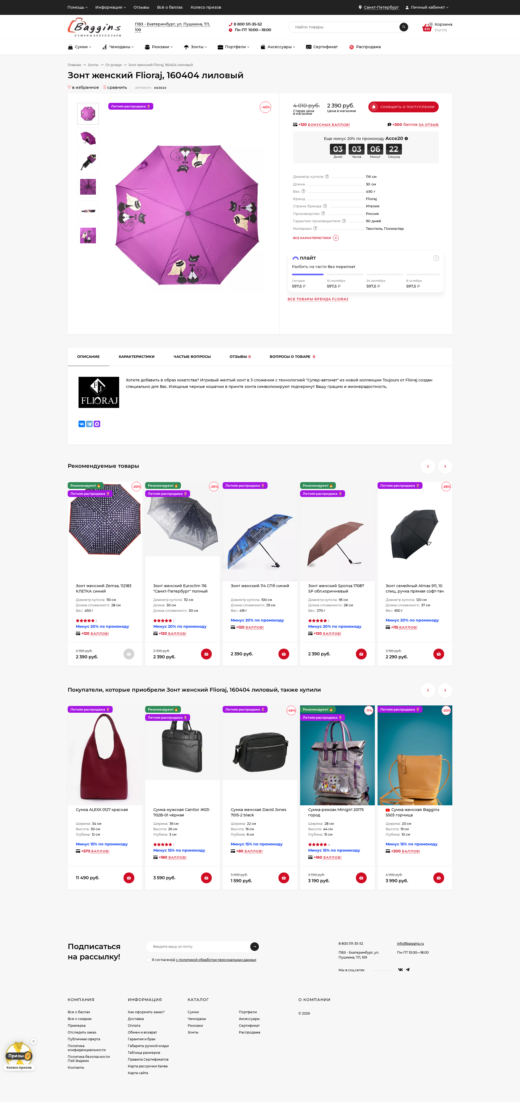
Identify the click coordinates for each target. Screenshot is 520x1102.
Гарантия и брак (141, 1039)
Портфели (248, 1012)
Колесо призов (206, 7)
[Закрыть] (33, 1041)
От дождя (113, 65)
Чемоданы (197, 1019)
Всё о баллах (170, 7)
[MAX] (97, 424)
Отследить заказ (82, 1032)
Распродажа (249, 1032)
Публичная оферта (84, 1039)
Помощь (75, 7)
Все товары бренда (318, 299)
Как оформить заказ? (146, 1012)
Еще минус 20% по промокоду (363, 138)
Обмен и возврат (142, 1032)
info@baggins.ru (410, 943)
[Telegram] (89, 424)
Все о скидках (80, 1019)
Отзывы (141, 7)
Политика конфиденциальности (87, 1048)
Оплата (134, 1025)
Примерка (77, 1025)
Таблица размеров (144, 1053)
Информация (108, 7)
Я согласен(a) (204, 960)
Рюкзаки (195, 1025)
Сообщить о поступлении (408, 107)
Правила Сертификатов (148, 1059)
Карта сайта (138, 1073)
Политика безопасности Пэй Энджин (89, 1059)
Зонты (93, 65)
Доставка (136, 1019)
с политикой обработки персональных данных (216, 960)
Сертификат (249, 1025)
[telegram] (408, 969)
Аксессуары (249, 1019)
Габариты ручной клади (148, 1046)
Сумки (193, 1012)
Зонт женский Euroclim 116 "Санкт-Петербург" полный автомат (180, 591)
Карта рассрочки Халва (148, 1066)
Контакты (76, 1067)
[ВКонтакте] (82, 424)
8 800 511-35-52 (351, 943)
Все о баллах (79, 1012)
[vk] (400, 969)
